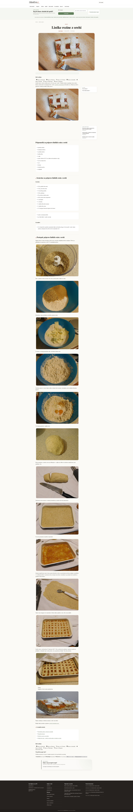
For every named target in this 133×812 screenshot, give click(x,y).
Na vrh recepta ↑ (85, 88)
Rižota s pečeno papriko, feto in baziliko (71, 785)
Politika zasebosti (50, 796)
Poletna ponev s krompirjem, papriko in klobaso (72, 796)
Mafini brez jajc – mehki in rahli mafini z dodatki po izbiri (49, 738)
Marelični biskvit (41, 734)
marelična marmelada (59, 84)
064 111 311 (31, 790)
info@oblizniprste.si (32, 789)
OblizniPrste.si (31, 785)
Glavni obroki (32, 6)
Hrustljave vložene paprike (94, 17)
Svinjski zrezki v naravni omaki (94, 785)
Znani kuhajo (67, 6)
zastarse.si (48, 785)
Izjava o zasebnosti (50, 802)
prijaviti (57, 766)
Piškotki (48, 798)
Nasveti (61, 6)
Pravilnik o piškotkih (50, 800)
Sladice (42, 6)
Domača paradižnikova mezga (48, 17)
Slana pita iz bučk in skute (95, 795)
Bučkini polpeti (88, 17)
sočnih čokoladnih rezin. (54, 723)
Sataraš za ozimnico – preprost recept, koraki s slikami (77, 17)
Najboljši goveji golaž (66, 17)
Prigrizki (38, 6)
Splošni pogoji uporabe (50, 794)
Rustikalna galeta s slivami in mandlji (45, 731)
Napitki (46, 6)
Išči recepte (101, 2)
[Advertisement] (57, 129)
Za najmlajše (56, 6)
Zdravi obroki (51, 6)
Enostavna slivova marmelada (58, 17)
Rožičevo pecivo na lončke (43, 736)
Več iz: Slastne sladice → (86, 90)
